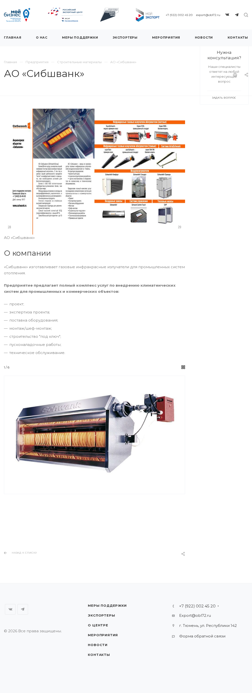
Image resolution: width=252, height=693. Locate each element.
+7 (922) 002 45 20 (179, 15)
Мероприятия (103, 635)
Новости (98, 645)
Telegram (22, 609)
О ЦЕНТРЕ (98, 625)
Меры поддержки (107, 605)
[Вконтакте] (227, 15)
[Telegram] (237, 15)
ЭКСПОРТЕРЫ (101, 615)
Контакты (99, 655)
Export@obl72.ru (195, 615)
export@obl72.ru (208, 15)
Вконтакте (10, 609)
